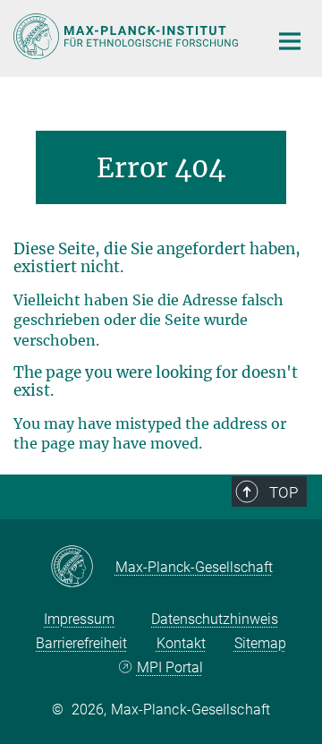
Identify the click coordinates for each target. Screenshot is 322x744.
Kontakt (181, 643)
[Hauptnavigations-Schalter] (290, 41)
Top (283, 492)
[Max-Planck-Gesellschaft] (82, 567)
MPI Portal (169, 667)
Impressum (79, 619)
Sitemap (260, 643)
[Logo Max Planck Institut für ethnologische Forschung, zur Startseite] (127, 36)
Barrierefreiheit (81, 643)
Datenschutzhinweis (214, 619)
